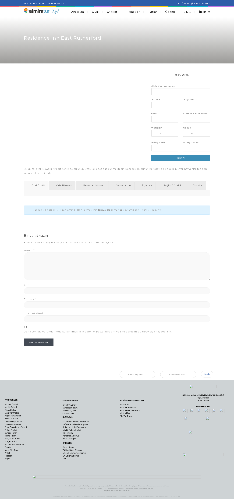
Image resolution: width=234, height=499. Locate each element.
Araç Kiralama (11, 441)
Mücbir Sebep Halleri (72, 430)
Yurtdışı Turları (11, 433)
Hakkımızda (68, 433)
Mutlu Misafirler (11, 450)
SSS (64, 459)
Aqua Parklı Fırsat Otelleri (16, 427)
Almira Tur (124, 405)
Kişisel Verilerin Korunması (74, 427)
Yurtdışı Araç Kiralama (14, 444)
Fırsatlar (8, 456)
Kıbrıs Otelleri (10, 410)
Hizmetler (132, 11)
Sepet (7, 459)
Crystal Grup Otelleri (13, 421)
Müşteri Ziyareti (69, 411)
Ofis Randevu (68, 413)
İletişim (204, 11)
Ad (27, 285)
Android (205, 3)
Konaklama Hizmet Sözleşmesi (76, 421)
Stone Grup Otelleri (13, 424)
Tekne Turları (10, 436)
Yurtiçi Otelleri (11, 407)
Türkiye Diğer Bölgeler (72, 450)
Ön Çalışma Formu (71, 456)
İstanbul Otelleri (11, 419)
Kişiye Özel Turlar (12, 439)
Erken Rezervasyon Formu (74, 453)
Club (95, 11)
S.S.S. (187, 11)
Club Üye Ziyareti (70, 405)
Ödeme (170, 11)
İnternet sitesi (33, 313)
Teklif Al (180, 158)
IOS (196, 3)
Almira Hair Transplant (130, 410)
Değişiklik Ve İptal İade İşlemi (75, 424)
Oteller (112, 11)
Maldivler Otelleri (12, 413)
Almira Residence (128, 407)
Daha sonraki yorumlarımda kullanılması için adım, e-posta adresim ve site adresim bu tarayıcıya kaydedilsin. (98, 331)
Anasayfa (77, 11)
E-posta (30, 299)
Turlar (152, 11)
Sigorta (8, 447)
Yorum (29, 250)
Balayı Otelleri (11, 430)
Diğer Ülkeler (68, 447)
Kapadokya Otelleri (13, 416)
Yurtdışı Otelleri (11, 404)
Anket (7, 453)
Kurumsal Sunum (70, 408)
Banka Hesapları (70, 439)
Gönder (207, 374)
